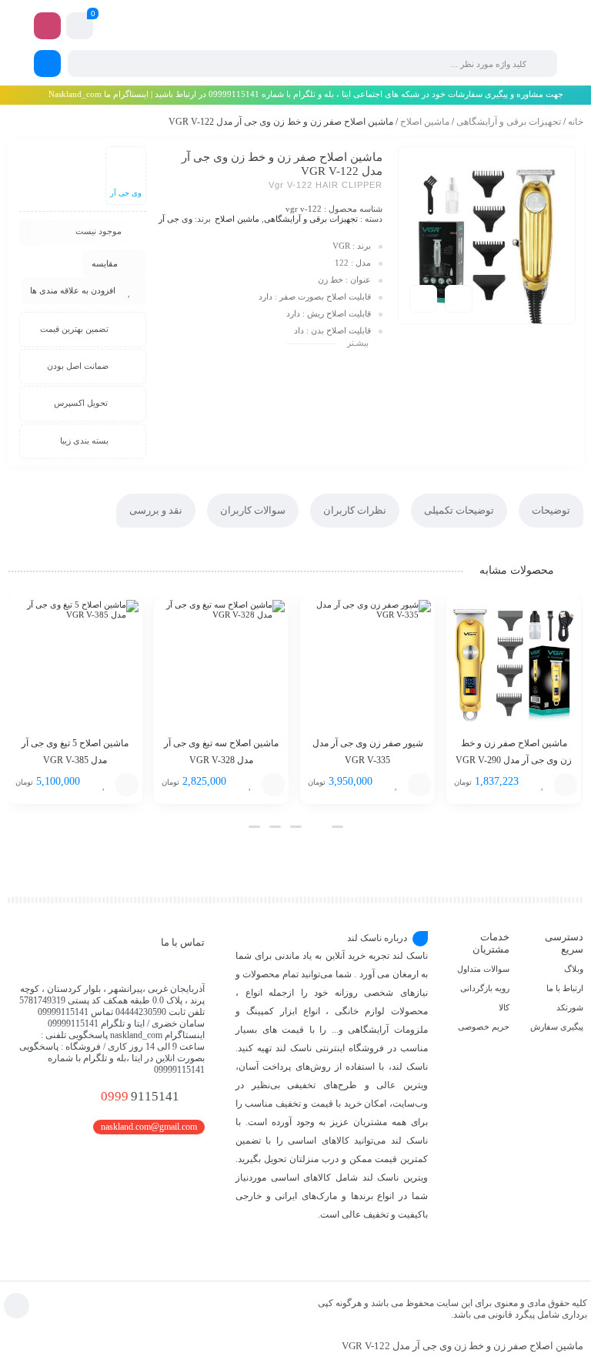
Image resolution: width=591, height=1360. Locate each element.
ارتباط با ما (564, 988)
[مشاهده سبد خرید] (79, 28)
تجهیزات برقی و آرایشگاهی (508, 121)
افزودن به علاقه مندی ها (72, 290)
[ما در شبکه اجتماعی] (47, 25)
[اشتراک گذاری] (458, 299)
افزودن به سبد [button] (565, 784)
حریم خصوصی (483, 1026)
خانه (575, 121)
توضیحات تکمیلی (459, 510)
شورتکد (569, 1007)
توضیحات (551, 510)
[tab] (551, 511)
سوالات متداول (483, 968)
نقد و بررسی (155, 510)
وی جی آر (175, 218)
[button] (337, 827)
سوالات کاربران (252, 510)
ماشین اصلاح (424, 121)
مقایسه (105, 263)
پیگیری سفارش (556, 1026)
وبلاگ (573, 968)
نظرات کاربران (354, 510)
